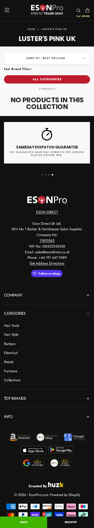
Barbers (10, 343)
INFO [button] (8, 417)
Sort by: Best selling (46, 58)
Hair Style (11, 334)
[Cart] (87, 10)
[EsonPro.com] (47, 199)
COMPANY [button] (13, 295)
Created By (38, 485)
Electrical (11, 352)
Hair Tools (11, 325)
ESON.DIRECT (47, 212)
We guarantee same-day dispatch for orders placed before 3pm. (47, 153)
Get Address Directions (47, 263)
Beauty (9, 361)
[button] (7, 10)
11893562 (47, 240)
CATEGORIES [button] (15, 313)
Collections (12, 380)
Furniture (10, 371)
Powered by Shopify (65, 495)
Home (31, 29)
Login (24, 522)
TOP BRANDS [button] (15, 398)
